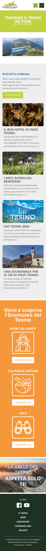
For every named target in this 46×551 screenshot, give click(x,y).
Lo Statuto (28, 545)
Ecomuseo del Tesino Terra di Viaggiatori (10, 5)
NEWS (23, 517)
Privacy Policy (19, 545)
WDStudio (19, 542)
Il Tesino (23, 513)
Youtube (26, 505)
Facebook (19, 505)
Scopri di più (13, 95)
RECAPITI (23, 530)
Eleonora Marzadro (31, 542)
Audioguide (23, 522)
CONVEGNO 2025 (23, 526)
